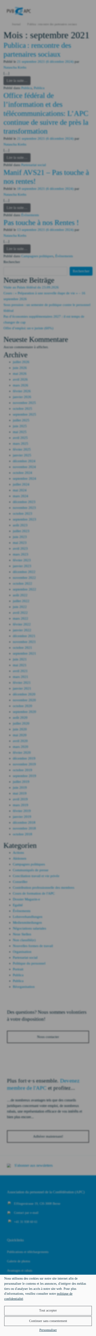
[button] (48, 1321)
